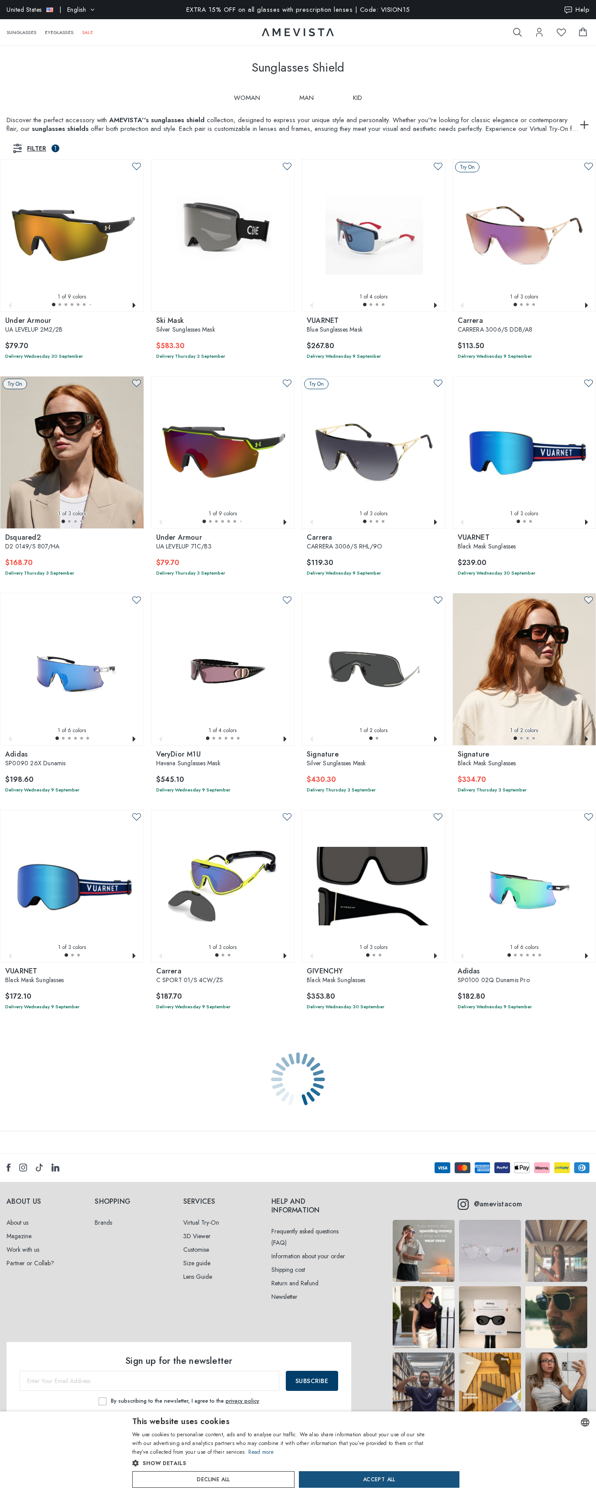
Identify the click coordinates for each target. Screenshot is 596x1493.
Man (306, 98)
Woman (247, 98)
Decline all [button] (213, 1479)
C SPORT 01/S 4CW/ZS (189, 976)
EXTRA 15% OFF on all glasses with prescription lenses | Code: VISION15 (298, 9)
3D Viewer (197, 1236)
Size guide (196, 1263)
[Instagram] (23, 1167)
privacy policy (242, 1401)
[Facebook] (8, 1167)
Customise (196, 1249)
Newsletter (284, 1296)
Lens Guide (197, 1276)
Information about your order (308, 1256)
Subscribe (312, 1381)
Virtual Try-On (201, 1222)
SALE (87, 32)
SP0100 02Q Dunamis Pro (494, 976)
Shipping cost (288, 1269)
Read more (261, 1452)
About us (17, 1222)
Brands (103, 1222)
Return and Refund (295, 1283)
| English (46, 9)
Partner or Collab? (30, 1263)
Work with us (23, 1249)
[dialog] (298, 1452)
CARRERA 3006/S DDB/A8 (495, 325)
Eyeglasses (59, 32)
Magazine (19, 1236)
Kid (357, 98)
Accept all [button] (379, 1479)
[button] (54, 304)
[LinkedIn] (55, 1167)
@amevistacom (498, 1204)
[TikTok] (39, 1167)
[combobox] (585, 1422)
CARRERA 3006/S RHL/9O (344, 542)
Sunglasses (21, 32)
